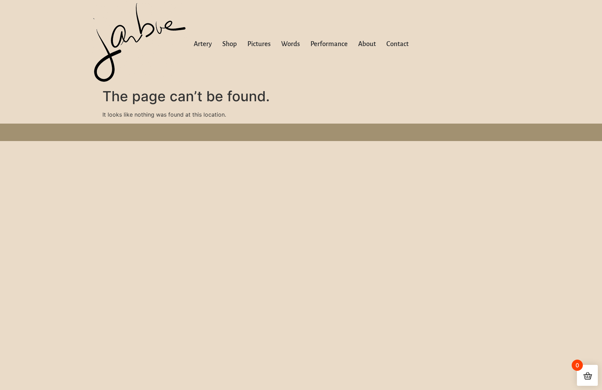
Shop (229, 43)
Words (290, 43)
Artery (203, 43)
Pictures (259, 43)
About (367, 43)
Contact (397, 43)
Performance (329, 43)
